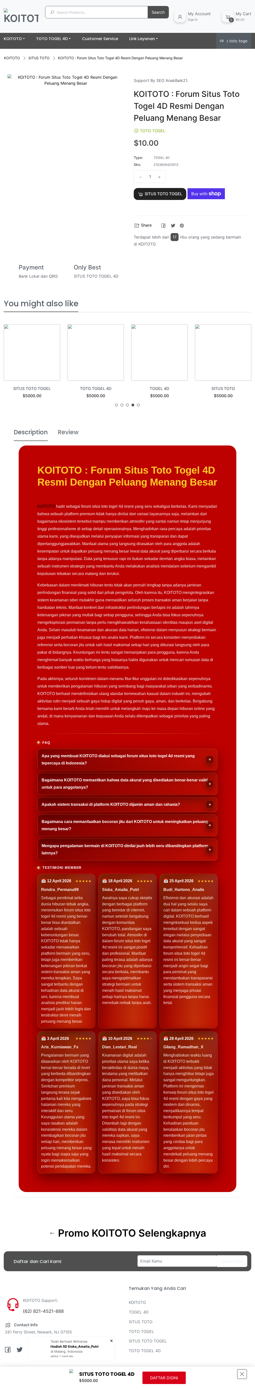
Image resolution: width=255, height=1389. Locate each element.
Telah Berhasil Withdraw (69, 1341)
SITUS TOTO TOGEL (32, 388)
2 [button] (122, 405)
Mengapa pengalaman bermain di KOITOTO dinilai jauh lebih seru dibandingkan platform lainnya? (125, 849)
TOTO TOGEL (141, 1331)
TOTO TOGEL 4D (96, 388)
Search (158, 12)
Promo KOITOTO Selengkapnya (131, 1233)
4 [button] (132, 405)
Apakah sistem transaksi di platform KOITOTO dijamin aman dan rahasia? (111, 804)
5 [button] (138, 405)
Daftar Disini (164, 1377)
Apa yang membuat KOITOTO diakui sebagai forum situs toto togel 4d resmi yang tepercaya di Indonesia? (118, 759)
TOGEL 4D (159, 388)
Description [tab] (31, 432)
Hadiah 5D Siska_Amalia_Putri (75, 1346)
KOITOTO (12, 58)
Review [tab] (68, 432)
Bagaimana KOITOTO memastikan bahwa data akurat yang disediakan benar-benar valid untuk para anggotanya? (125, 783)
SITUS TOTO (39, 58)
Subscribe (232, 1261)
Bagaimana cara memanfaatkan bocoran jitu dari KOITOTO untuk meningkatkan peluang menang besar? (125, 825)
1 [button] (116, 405)
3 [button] (127, 405)
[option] (32, 367)
